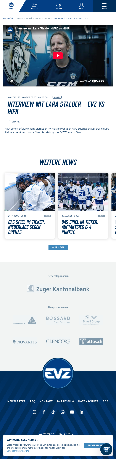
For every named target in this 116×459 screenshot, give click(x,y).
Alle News (58, 247)
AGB (106, 401)
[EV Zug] (58, 373)
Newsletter (16, 401)
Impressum (65, 401)
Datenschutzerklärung (18, 451)
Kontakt (46, 401)
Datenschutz (88, 401)
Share (16, 121)
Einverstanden (97, 445)
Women (57, 97)
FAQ (32, 401)
